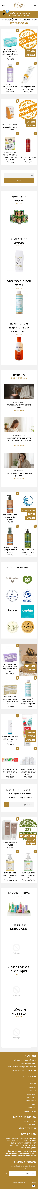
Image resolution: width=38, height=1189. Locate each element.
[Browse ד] (12, 586)
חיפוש (34, 1080)
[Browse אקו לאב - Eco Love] (27, 586)
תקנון (34, 1104)
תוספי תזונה (31, 1094)
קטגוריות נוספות (30, 1111)
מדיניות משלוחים (30, 1121)
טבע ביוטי (28, 1182)
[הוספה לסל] (17, 30)
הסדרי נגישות (31, 1097)
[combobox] (19, 175)
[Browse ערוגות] (27, 633)
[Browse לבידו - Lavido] (27, 617)
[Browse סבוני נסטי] (12, 633)
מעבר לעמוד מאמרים (19, 378)
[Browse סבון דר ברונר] (27, 601)
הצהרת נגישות (31, 1101)
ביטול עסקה (31, 1107)
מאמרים (33, 1084)
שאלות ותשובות (30, 1087)
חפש (19, 180)
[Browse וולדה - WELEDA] (12, 601)
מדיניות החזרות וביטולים (27, 1128)
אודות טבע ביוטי (30, 1090)
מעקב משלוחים (19, 23)
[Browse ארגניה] (12, 617)
